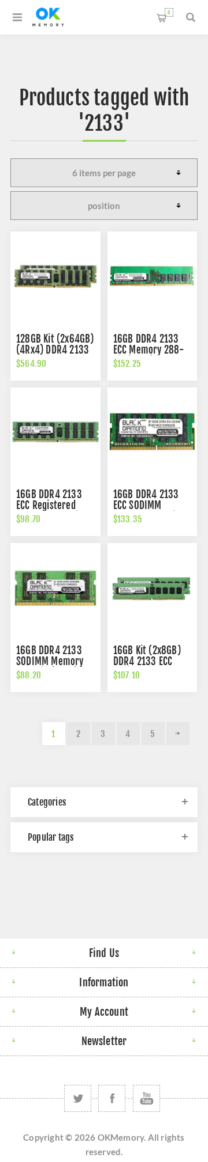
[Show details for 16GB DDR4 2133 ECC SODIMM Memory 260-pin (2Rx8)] (152, 432)
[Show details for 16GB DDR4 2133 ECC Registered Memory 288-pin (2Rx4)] (55, 432)
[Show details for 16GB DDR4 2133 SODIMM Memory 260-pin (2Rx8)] (55, 588)
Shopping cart (169, 12)
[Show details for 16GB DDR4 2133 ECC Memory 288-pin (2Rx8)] (152, 276)
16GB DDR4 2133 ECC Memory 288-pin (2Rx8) (148, 350)
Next (178, 733)
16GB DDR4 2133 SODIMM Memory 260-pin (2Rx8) (50, 661)
